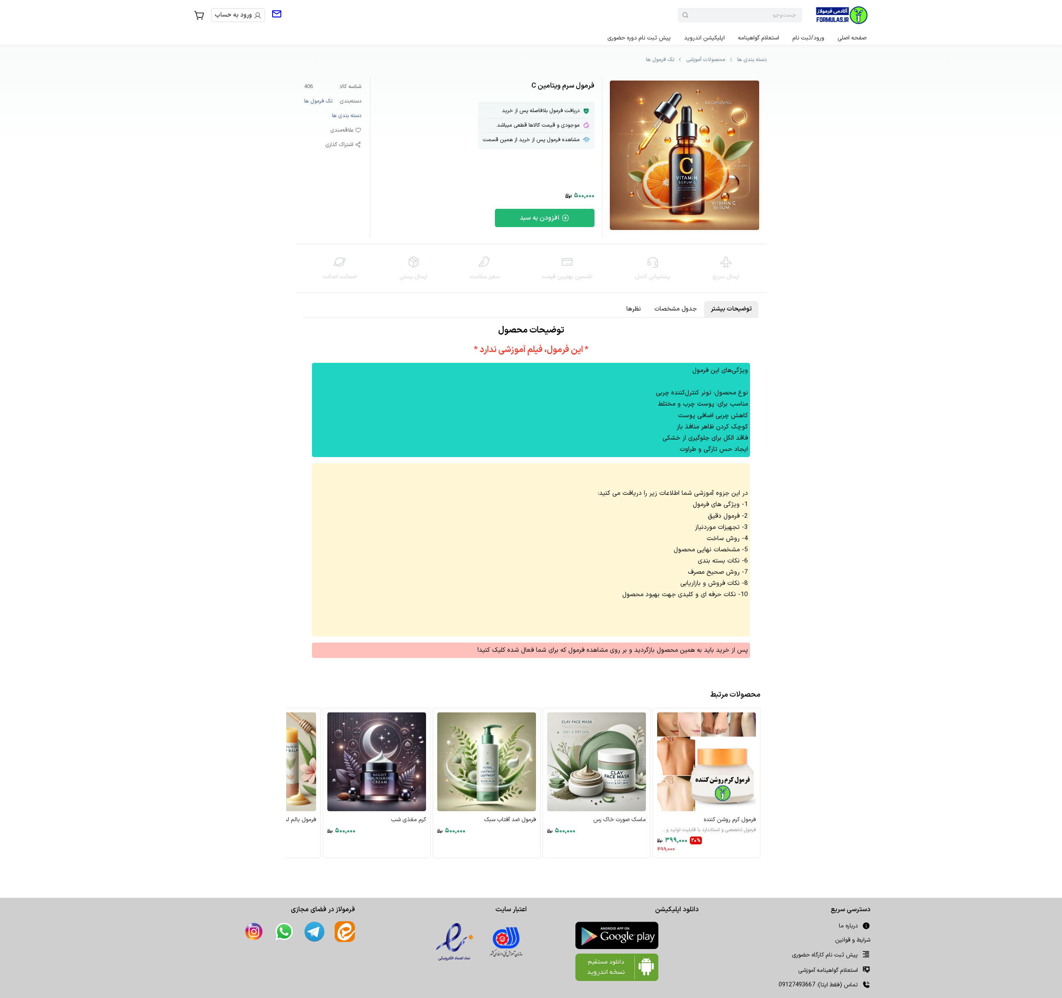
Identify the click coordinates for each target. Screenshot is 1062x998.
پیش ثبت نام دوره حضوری (639, 38)
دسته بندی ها (752, 60)
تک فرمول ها (660, 60)
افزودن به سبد (539, 218)
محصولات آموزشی (705, 60)
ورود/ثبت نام (808, 38)
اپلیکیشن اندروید (704, 38)
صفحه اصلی (852, 38)
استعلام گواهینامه (758, 38)
